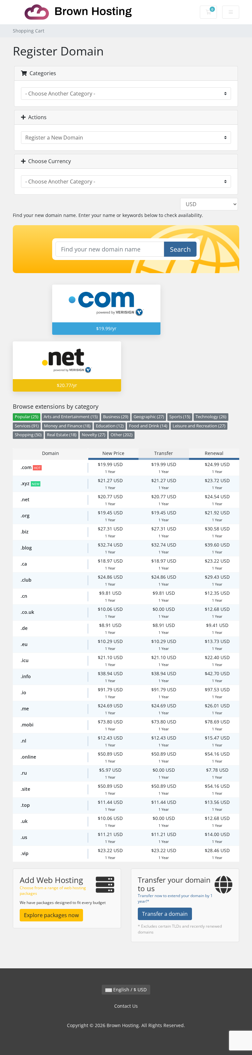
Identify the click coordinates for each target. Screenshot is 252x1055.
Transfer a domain (165, 913)
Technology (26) (211, 417)
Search (180, 249)
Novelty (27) (93, 435)
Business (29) (115, 417)
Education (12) (110, 426)
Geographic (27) (149, 417)
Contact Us (126, 1006)
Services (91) (27, 426)
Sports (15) (179, 417)
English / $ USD (129, 989)
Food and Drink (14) (148, 426)
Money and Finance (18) (67, 426)
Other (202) (122, 435)
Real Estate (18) (61, 435)
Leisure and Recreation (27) (199, 426)
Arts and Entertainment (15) (71, 417)
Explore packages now (51, 915)
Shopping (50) (28, 435)
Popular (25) (26, 417)
